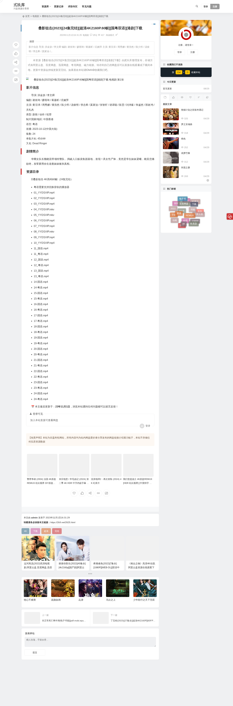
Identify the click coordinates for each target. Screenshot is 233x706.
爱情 (179, 204)
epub (181, 221)
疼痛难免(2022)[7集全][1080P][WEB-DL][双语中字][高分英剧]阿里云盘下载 (107, 567)
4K (183, 214)
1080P (195, 223)
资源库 (45, 6)
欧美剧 (193, 217)
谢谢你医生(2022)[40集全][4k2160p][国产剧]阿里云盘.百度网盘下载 (72, 567)
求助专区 (73, 6)
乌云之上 (83, 599)
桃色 (183, 138)
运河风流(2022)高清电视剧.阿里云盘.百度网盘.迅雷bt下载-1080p (38, 567)
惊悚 (176, 210)
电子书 (182, 201)
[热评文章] (190, 97)
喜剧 (200, 214)
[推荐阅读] (207, 97)
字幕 (174, 219)
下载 (194, 200)
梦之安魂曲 (186, 124)
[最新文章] (165, 97)
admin (34, 517)
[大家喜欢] (173, 97)
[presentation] (138, 584)
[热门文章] (182, 97)
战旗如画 (28, 599)
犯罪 (185, 226)
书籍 (193, 219)
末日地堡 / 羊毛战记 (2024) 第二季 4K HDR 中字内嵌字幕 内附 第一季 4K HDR (74, 483)
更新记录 (59, 6)
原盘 (186, 210)
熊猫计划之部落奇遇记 (192, 110)
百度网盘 (183, 198)
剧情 (182, 223)
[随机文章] (198, 97)
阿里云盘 (198, 208)
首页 (27, 16)
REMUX (190, 204)
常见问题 (86, 6)
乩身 (53, 599)
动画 (174, 215)
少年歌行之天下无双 (116, 599)
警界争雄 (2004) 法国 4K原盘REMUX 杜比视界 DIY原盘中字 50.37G (41, 483)
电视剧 (35, 16)
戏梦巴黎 (185, 153)
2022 (173, 206)
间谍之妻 (185, 167)
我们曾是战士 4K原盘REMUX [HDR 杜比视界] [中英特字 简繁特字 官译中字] (137, 483)
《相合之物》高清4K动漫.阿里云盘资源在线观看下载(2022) (141, 567)
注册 (215, 6)
